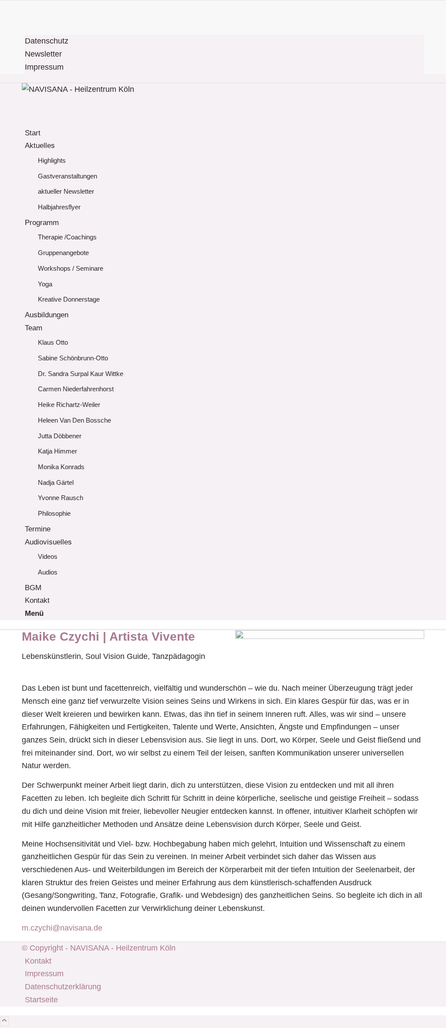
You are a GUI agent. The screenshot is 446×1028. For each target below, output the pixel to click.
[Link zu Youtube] (28, 19)
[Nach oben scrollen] (4, 1021)
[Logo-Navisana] (87, 89)
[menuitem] (224, 41)
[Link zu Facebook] (28, 6)
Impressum (44, 67)
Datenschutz (46, 41)
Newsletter (43, 54)
